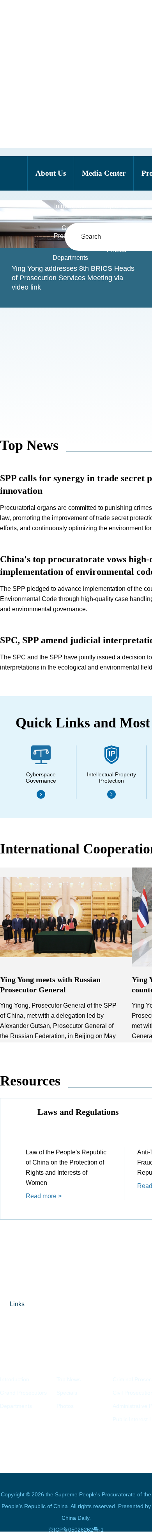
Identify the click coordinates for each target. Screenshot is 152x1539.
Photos (65, 1406)
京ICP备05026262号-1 (76, 1529)
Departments (16, 1406)
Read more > (44, 1196)
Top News (29, 445)
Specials (67, 1393)
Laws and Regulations (78, 1112)
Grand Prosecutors (23, 1393)
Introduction (14, 1379)
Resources (30, 1081)
